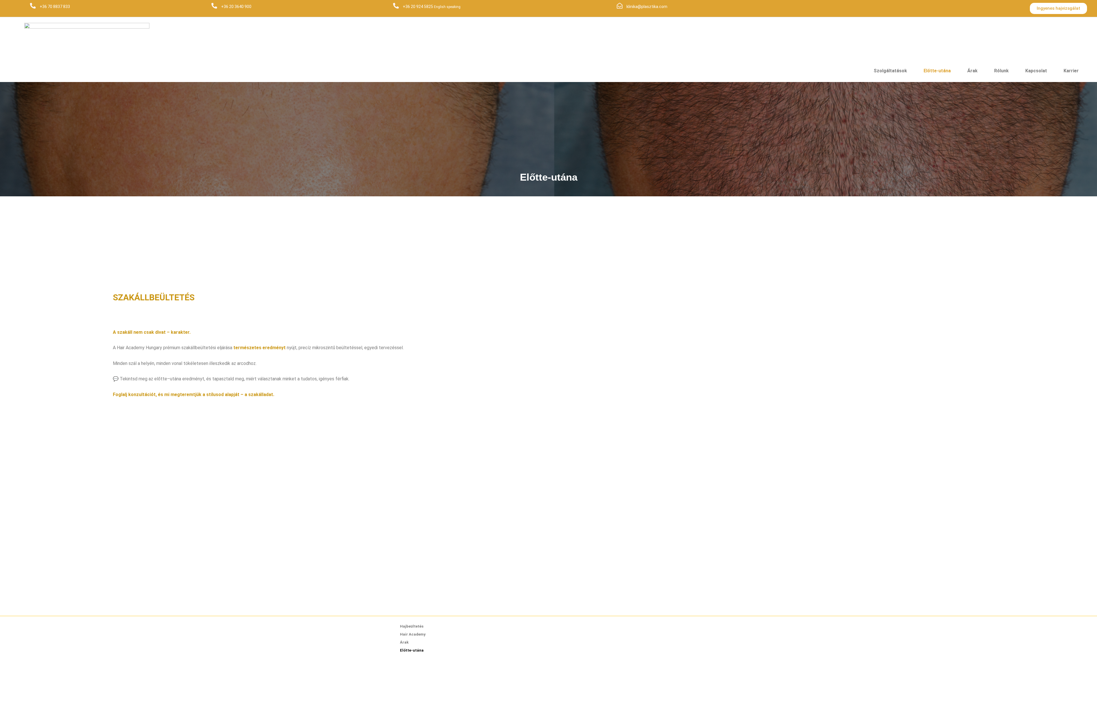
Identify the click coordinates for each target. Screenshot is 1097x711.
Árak (972, 70)
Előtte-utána (937, 70)
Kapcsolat (1036, 70)
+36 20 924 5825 (418, 6)
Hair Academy (413, 634)
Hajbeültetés (411, 626)
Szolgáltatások (890, 70)
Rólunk (1001, 70)
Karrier (1071, 70)
